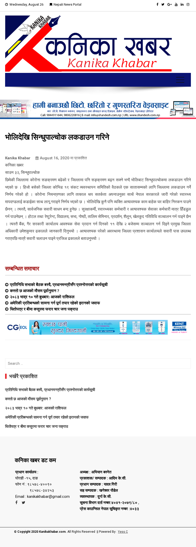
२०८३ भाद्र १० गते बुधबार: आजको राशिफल (42, 297)
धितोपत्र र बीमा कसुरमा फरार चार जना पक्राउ (44, 309)
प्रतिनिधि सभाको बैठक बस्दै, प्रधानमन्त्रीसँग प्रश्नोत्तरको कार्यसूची (59, 284)
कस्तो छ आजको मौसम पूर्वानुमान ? (34, 291)
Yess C (123, 531)
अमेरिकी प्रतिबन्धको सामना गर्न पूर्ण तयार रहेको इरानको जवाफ (55, 303)
